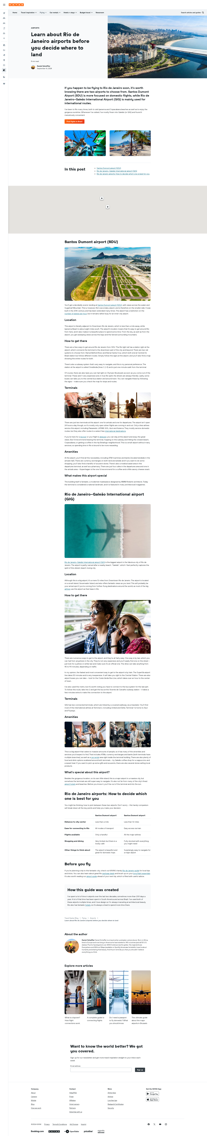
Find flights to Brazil (74, 121)
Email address (75, 1066)
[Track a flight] (4, 65)
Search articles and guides (191, 12)
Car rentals (54, 12)
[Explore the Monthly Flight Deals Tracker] (4, 55)
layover (83, 437)
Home (15, 12)
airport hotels (70, 784)
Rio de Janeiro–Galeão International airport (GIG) (117, 171)
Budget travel (85, 12)
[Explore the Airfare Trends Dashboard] (4, 50)
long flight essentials (141, 873)
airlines (67, 589)
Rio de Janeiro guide (130, 870)
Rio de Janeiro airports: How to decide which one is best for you (123, 174)
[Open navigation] (4, 4)
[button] (4, 77)
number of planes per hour (76, 313)
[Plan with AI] (4, 38)
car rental (95, 757)
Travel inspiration (27, 12)
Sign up (140, 1070)
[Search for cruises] (4, 33)
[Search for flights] (4, 13)
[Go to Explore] (4, 60)
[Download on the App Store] (152, 1099)
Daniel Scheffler (43, 66)
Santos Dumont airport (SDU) (109, 168)
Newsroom (100, 12)
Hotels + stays (69, 12)
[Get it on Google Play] (152, 1094)
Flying (42, 12)
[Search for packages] (4, 28)
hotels (87, 905)
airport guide (91, 876)
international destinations (115, 431)
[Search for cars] (4, 23)
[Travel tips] (4, 70)
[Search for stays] (4, 18)
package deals (108, 873)
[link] (148, 1124)
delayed (103, 437)
